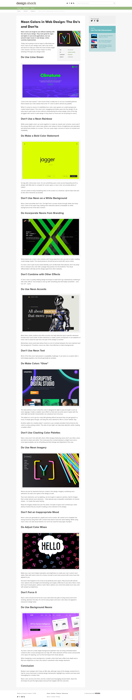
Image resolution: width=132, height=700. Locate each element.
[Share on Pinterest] (97, 21)
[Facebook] (69, 3)
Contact (53, 696)
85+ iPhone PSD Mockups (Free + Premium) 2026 (105, 41)
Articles (19, 8)
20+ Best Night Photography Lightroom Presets (106, 36)
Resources (26, 8)
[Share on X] (92, 21)
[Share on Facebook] (95, 21)
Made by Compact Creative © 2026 (26, 693)
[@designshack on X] (17, 696)
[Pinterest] (71, 3)
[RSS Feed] (73, 3)
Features (58, 693)
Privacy (58, 696)
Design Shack (26, 3)
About (32, 8)
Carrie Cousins (71, 52)
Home (48, 693)
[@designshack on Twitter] (67, 3)
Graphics (70, 54)
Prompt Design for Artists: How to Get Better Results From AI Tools (105, 46)
